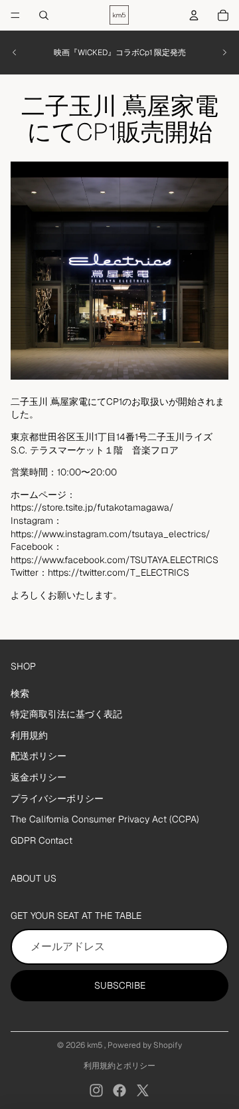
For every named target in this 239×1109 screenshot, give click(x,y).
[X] (143, 1090)
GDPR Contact (41, 840)
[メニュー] (15, 15)
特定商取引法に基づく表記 (66, 714)
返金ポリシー (38, 777)
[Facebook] (119, 1090)
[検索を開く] (43, 15)
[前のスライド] (14, 52)
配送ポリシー (38, 756)
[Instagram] (96, 1090)
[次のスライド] (224, 52)
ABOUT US (33, 878)
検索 (20, 693)
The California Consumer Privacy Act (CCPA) (105, 819)
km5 (95, 1045)
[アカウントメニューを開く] (193, 15)
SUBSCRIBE (119, 985)
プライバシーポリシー (57, 798)
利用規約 (29, 735)
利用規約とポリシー (119, 1065)
